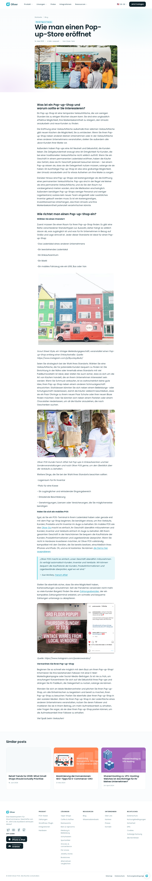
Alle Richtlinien (133, 838)
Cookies (130, 830)
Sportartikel (65, 840)
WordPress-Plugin (46, 823)
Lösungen (41, 4)
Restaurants (66, 823)
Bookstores (65, 857)
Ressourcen (80, 4)
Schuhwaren (66, 836)
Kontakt (108, 827)
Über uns (108, 816)
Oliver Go (47, 527)
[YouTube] (13, 830)
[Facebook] (19, 830)
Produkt (27, 4)
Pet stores (65, 850)
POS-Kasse (43, 816)
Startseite (38, 17)
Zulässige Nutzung (134, 834)
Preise (53, 4)
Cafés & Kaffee (67, 819)
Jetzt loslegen (137, 4)
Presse (107, 823)
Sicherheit (131, 823)
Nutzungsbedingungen (136, 819)
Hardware (43, 830)
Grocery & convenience (66, 845)
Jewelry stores (67, 854)
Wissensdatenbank (91, 819)
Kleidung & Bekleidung (65, 831)
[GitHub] (24, 830)
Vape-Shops (66, 816)
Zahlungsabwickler (89, 591)
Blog (46, 17)
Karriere (108, 819)
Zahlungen (43, 819)
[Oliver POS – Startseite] (12, 4)
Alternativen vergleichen (66, 862)
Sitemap (109, 876)
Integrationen (65, 4)
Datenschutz (132, 816)
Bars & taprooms (68, 827)
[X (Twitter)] (8, 830)
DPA (128, 827)
